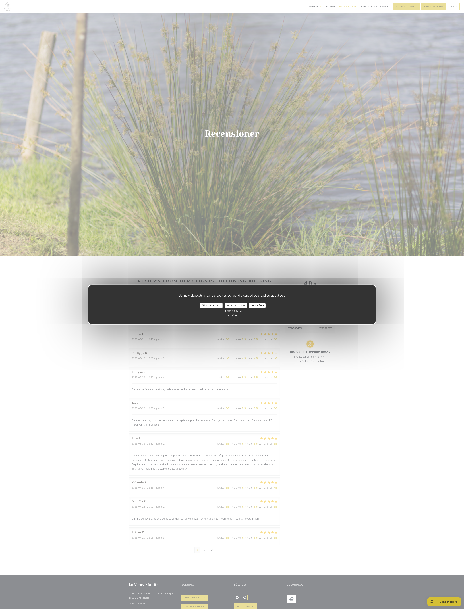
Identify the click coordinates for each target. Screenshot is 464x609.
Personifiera (257, 305)
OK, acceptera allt (211, 305)
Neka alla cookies (236, 305)
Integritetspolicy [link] (233, 310)
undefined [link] (232, 315)
